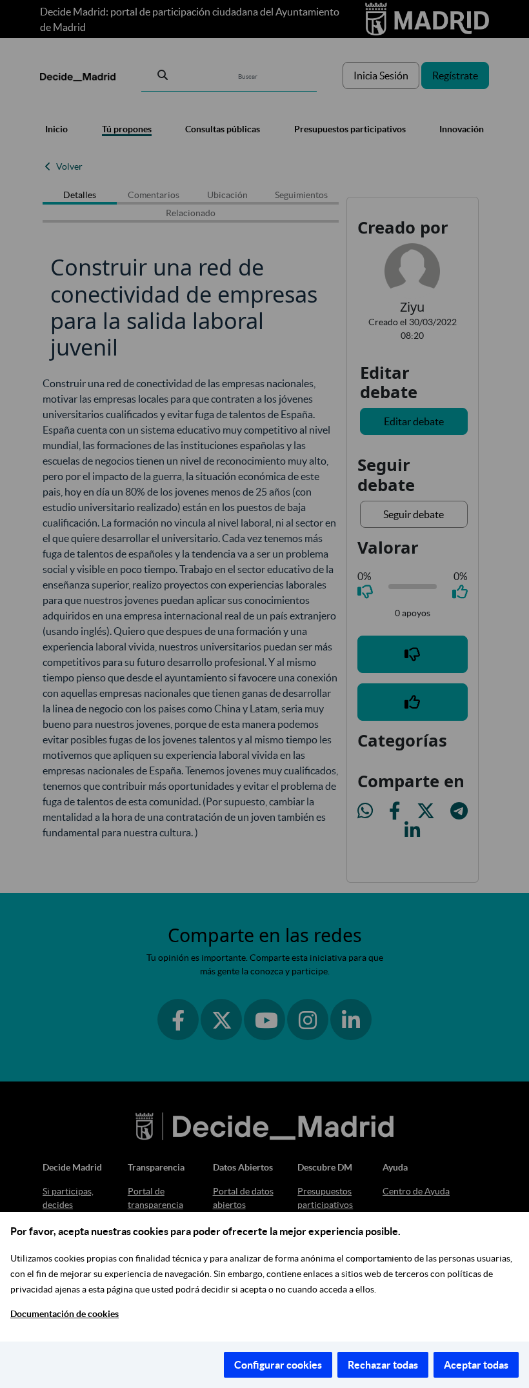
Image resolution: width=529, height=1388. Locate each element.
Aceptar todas (476, 1365)
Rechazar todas (383, 1365)
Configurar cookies (278, 1365)
